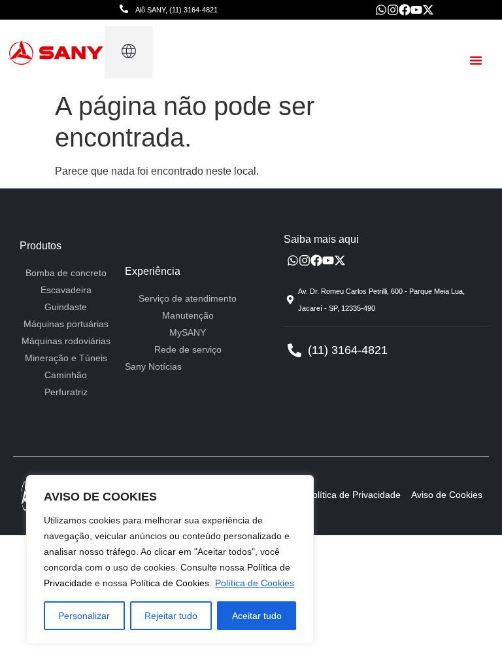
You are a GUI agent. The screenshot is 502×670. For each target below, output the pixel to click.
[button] (128, 53)
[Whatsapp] (381, 10)
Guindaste (65, 307)
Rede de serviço (188, 349)
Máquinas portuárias (66, 324)
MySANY (187, 332)
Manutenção (188, 315)
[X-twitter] (428, 10)
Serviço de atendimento (188, 298)
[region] (170, 559)
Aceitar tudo (257, 615)
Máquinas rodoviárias (66, 341)
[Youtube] (416, 10)
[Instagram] (393, 10)
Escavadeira (66, 290)
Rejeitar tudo (170, 615)
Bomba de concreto (66, 273)
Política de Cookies (169, 583)
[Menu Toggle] (475, 60)
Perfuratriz (66, 392)
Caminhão (65, 375)
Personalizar (84, 615)
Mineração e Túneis (66, 358)
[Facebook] (404, 10)
